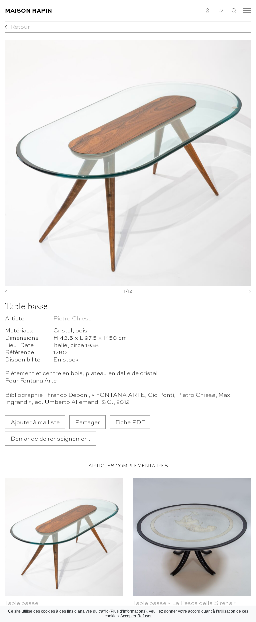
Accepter (128, 616)
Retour (20, 26)
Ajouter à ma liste (35, 422)
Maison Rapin (28, 10)
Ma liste (221, 10)
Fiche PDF (130, 422)
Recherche (234, 10)
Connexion (208, 10)
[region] (128, 548)
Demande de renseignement (50, 438)
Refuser (144, 616)
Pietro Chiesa (72, 318)
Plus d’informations (128, 611)
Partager (87, 422)
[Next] (232, 292)
